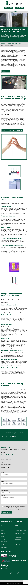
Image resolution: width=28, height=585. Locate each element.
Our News (17, 541)
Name (2, 472)
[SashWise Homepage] (14, 5)
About (16, 525)
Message (3, 495)
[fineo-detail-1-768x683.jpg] (14, 184)
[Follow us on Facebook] (14, 573)
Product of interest (5, 490)
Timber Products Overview (14, 43)
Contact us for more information (12, 130)
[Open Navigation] (12, 11)
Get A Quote (8, 8)
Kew (2, 525)
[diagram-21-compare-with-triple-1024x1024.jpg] (14, 280)
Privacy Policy (7, 581)
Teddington (3, 539)
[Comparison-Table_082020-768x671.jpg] (14, 171)
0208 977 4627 (19, 8)
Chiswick (3, 544)
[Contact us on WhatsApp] (17, 573)
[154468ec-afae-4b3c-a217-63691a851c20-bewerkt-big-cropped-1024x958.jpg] (14, 267)
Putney (2, 536)
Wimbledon (3, 533)
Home (3, 43)
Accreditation (20, 581)
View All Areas (4, 547)
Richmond (3, 527)
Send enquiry (7, 512)
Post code (3, 486)
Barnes (2, 530)
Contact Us (6, 71)
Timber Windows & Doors (20, 530)
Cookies (14, 581)
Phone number (4, 481)
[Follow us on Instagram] (10, 573)
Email (2, 476)
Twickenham (4, 541)
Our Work (17, 527)
